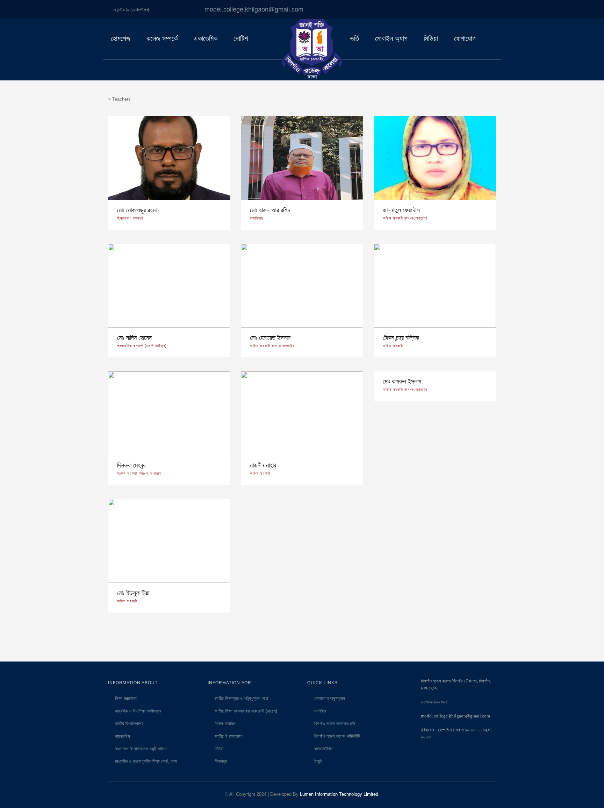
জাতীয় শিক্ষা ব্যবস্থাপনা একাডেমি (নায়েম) (246, 711)
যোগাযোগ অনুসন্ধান (329, 698)
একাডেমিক (205, 38)
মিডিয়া (431, 38)
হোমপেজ (120, 38)
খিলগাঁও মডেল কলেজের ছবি (334, 723)
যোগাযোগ (465, 38)
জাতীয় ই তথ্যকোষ (229, 736)
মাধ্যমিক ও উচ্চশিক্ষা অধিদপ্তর (138, 711)
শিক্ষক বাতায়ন (225, 723)
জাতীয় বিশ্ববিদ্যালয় (129, 723)
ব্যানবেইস (122, 736)
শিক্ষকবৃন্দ (221, 761)
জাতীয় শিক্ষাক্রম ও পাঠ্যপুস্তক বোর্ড (241, 698)
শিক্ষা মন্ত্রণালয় (126, 698)
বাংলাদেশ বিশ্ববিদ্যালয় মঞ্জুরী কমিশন (141, 748)
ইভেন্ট (318, 761)
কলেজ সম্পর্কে (162, 38)
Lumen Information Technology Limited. (340, 794)
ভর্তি (354, 38)
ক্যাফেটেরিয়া (323, 748)
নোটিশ (240, 38)
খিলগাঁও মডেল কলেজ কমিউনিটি (337, 736)
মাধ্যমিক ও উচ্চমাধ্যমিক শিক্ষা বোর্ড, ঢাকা (146, 761)
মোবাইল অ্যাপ (391, 38)
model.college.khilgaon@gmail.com (253, 9)
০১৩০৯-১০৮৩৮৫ (131, 9)
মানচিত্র (320, 711)
